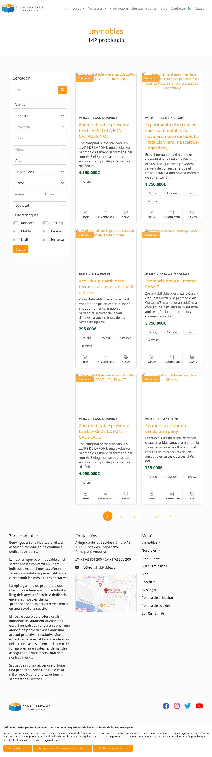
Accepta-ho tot (17, 748)
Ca (150, 613)
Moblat (26, 231)
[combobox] (40, 127)
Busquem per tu (144, 8)
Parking (57, 223)
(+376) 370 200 (119, 559)
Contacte (178, 8)
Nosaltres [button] (96, 8)
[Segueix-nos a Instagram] (177, 705)
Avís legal (149, 589)
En (157, 613)
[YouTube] (199, 705)
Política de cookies (156, 605)
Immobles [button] (73, 8)
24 (157, 516)
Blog (163, 8)
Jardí (24, 239)
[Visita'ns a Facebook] (166, 705)
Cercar (20, 249)
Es (143, 613)
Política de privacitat (157, 597)
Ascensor (58, 231)
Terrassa (57, 239)
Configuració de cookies (113, 748)
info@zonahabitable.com (99, 567)
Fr (162, 613)
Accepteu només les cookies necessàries (63, 748)
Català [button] (200, 8)
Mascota (27, 223)
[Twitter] (187, 705)
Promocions (119, 8)
